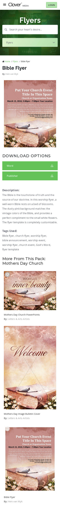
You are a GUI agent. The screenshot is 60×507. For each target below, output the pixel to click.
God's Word (43, 245)
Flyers (15, 61)
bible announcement (14, 240)
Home (7, 61)
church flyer (22, 235)
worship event (36, 240)
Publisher (12, 176)
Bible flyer (8, 235)
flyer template (10, 249)
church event (27, 245)
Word (10, 165)
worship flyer (38, 235)
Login (51, 5)
